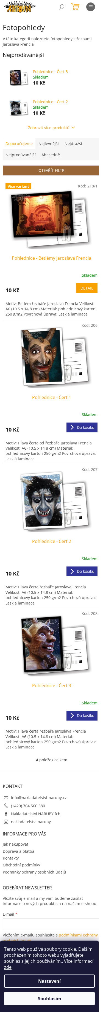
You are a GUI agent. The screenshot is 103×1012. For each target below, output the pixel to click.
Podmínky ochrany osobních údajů (34, 872)
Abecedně (50, 154)
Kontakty (11, 858)
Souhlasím (49, 999)
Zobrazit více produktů (48, 127)
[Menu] (90, 6)
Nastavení (49, 981)
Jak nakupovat (15, 844)
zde (8, 967)
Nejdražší (73, 143)
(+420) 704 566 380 (28, 805)
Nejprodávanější (20, 154)
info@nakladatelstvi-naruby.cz (39, 797)
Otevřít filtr (51, 170)
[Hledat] (61, 6)
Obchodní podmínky (21, 865)
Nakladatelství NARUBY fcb (35, 813)
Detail (86, 288)
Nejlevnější (48, 143)
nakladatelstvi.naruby (31, 821)
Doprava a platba (18, 851)
